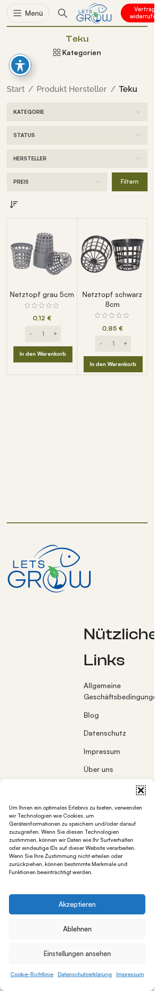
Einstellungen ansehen (77, 953)
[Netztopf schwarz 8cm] (112, 253)
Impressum (130, 974)
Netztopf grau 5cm (42, 294)
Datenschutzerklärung (85, 974)
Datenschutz (105, 732)
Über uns (98, 769)
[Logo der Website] (94, 12)
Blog (91, 715)
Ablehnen (77, 929)
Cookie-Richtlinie (31, 974)
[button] (140, 790)
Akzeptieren (77, 904)
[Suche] (63, 13)
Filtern (130, 181)
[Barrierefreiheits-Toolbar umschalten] (20, 65)
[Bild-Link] (49, 567)
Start (16, 89)
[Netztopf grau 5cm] (42, 253)
